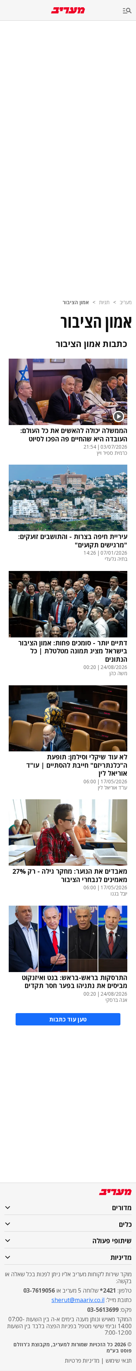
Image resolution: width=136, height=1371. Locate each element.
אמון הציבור (75, 302)
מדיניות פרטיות (82, 1360)
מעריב (126, 302)
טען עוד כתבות (68, 1019)
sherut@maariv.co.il (77, 1300)
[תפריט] (129, 11)
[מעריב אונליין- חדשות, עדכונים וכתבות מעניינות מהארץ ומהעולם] (68, 10)
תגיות (104, 302)
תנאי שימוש (119, 1360)
